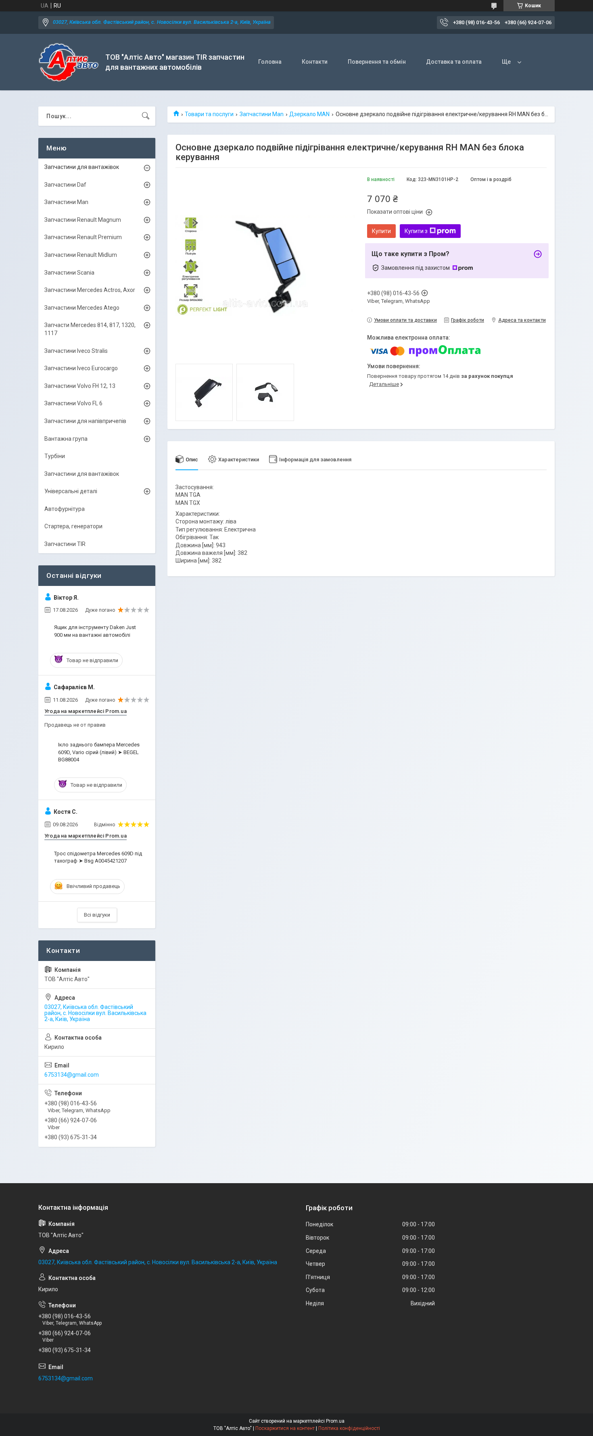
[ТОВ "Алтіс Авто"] (68, 62)
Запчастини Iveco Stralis (76, 351)
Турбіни (54, 456)
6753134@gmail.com (71, 1074)
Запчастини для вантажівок (81, 167)
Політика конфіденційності (349, 1428)
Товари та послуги (209, 114)
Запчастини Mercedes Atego (81, 307)
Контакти (315, 61)
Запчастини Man (262, 114)
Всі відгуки (97, 915)
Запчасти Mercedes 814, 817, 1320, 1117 (90, 329)
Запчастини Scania (69, 272)
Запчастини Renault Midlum (80, 255)
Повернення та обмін (377, 61)
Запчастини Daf (65, 184)
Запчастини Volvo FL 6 (73, 403)
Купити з (416, 231)
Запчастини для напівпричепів (85, 421)
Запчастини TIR (65, 544)
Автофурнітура (64, 509)
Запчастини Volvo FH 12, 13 (79, 386)
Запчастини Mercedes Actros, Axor (89, 290)
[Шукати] (145, 116)
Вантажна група (66, 439)
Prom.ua (335, 1421)
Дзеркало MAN (309, 114)
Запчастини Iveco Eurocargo (81, 368)
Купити (381, 231)
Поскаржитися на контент (285, 1428)
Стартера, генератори (73, 526)
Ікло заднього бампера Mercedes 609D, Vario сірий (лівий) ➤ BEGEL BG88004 (99, 752)
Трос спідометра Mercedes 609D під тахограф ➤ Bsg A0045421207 (98, 857)
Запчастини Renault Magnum (82, 220)
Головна (270, 61)
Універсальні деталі (70, 491)
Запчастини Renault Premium (83, 237)
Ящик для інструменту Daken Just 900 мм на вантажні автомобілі (95, 631)
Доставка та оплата (454, 61)
